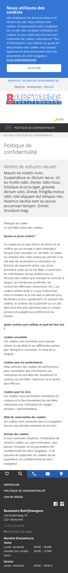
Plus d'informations (21, 60)
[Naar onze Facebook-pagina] (55, 504)
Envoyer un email (19, 531)
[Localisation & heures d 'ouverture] (61, 474)
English (49, 87)
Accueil (8, 135)
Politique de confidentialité (24, 490)
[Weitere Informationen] (34, 98)
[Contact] (47, 474)
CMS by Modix (13, 497)
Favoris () (14, 80)
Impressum (11, 484)
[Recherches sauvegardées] (20, 474)
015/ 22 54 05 (15, 525)
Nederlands (34, 87)
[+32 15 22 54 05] (34, 474)
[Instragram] (62, 504)
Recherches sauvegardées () (40, 80)
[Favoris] (7, 474)
